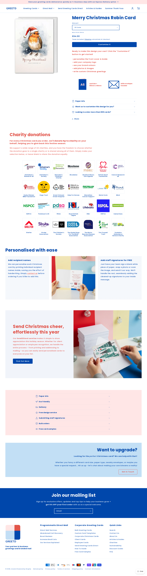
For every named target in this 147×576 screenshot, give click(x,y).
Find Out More (22, 361)
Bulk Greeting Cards (83, 530)
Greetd (13, 569)
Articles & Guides (94, 8)
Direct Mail (47, 8)
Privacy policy (50, 569)
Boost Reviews (46, 536)
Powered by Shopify (24, 569)
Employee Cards (81, 542)
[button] (104, 101)
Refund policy (38, 569)
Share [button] (76, 119)
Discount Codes (116, 549)
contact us (32, 273)
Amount (75, 23)
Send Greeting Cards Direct (70, 8)
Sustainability (115, 546)
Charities (113, 542)
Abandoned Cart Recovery (51, 533)
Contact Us (114, 533)
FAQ (111, 552)
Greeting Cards (30, 8)
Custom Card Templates (85, 533)
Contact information (92, 569)
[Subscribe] (90, 511)
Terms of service (63, 569)
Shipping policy (77, 569)
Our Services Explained (49, 542)
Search (113, 530)
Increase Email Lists (48, 539)
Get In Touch (128, 472)
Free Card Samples (83, 552)
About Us (113, 536)
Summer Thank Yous (114, 8)
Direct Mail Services (48, 530)
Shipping (87, 39)
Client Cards (80, 539)
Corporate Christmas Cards (87, 536)
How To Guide (80, 549)
